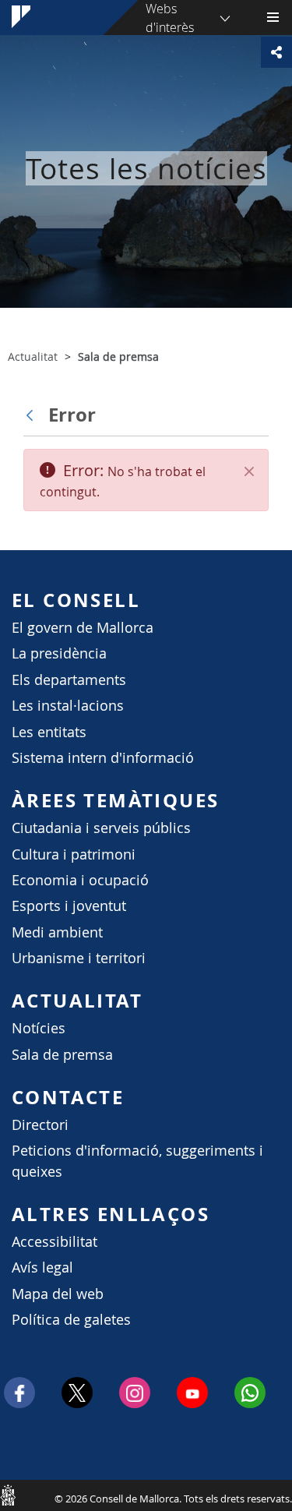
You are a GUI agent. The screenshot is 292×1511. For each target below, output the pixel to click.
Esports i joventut (69, 906)
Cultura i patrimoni (73, 854)
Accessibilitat (54, 1242)
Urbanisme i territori (79, 958)
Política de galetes (71, 1320)
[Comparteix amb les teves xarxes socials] (276, 52)
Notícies (38, 1028)
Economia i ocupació (80, 880)
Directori (40, 1125)
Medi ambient (57, 932)
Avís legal (42, 1267)
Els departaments (69, 680)
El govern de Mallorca (82, 628)
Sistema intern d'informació (103, 758)
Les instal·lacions (68, 706)
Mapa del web (58, 1294)
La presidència (59, 653)
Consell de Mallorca (8, 1495)
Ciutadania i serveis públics (101, 828)
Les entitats (49, 732)
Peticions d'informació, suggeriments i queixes (137, 1161)
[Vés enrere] (33, 414)
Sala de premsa (62, 1055)
